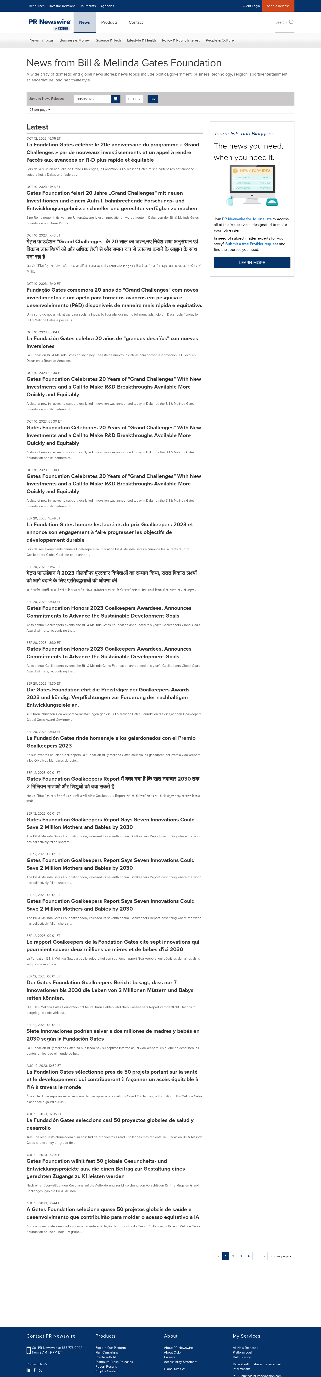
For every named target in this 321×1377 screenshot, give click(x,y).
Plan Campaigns (106, 1352)
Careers (170, 1357)
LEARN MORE (252, 262)
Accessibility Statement (180, 1361)
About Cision (173, 1352)
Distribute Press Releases (114, 1361)
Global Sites (173, 1368)
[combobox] (134, 99)
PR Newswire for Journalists (247, 219)
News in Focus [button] (42, 40)
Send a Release (278, 6)
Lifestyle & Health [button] (141, 40)
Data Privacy (242, 1357)
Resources (37, 6)
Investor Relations (62, 6)
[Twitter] (40, 1370)
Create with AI (105, 1357)
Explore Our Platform (110, 1347)
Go (153, 99)
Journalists (88, 6)
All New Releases (245, 1347)
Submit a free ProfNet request (251, 244)
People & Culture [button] (220, 40)
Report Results (106, 1366)
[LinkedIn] (29, 1370)
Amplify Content (106, 1371)
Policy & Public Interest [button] (181, 40)
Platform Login (243, 1352)
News (84, 22)
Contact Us (35, 1364)
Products (109, 22)
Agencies (107, 6)
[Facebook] (34, 1370)
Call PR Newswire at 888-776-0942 (57, 1347)
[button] (116, 99)
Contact (136, 22)
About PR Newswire (178, 1347)
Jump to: (47, 98)
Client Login (251, 6)
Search (281, 22)
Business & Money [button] (75, 40)
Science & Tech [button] (108, 40)
